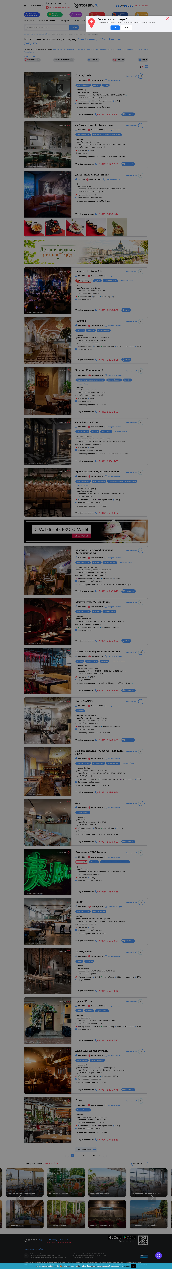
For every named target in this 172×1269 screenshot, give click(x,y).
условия (126, 1266)
